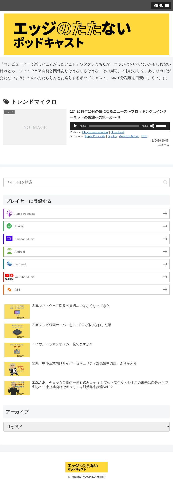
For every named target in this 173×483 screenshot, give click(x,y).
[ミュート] (152, 126)
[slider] (162, 125)
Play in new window (95, 132)
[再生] (75, 126)
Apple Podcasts (95, 136)
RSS (144, 136)
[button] (165, 182)
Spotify (112, 136)
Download (117, 132)
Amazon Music (129, 136)
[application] (120, 126)
